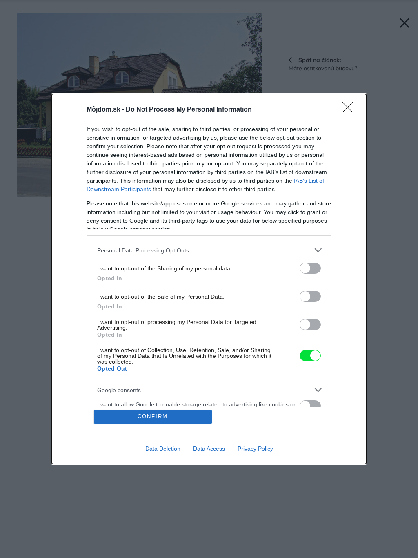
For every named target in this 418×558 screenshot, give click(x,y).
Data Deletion (162, 448)
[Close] (350, 110)
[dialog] (209, 279)
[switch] (310, 268)
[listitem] (209, 250)
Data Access (209, 448)
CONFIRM (153, 416)
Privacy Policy (255, 448)
